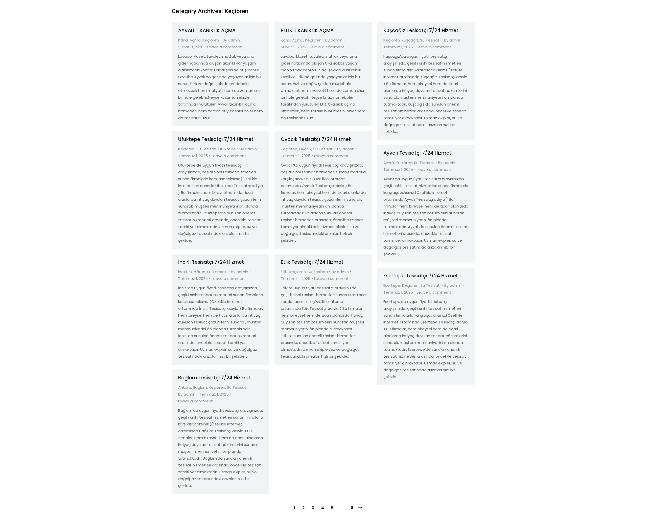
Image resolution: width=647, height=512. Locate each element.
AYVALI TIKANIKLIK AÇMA (207, 30)
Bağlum (200, 387)
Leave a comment (224, 47)
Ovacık (305, 149)
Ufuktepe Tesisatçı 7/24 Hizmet (215, 139)
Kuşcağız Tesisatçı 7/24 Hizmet (420, 30)
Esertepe (391, 285)
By (231, 40)
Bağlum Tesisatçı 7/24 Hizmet (214, 377)
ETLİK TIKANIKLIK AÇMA (307, 30)
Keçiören (210, 40)
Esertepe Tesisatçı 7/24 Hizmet (420, 275)
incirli (182, 271)
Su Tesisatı (430, 40)
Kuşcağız (410, 40)
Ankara (184, 387)
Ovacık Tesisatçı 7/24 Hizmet (316, 139)
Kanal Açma (189, 40)
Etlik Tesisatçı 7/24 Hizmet (312, 262)
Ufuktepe (227, 149)
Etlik (284, 271)
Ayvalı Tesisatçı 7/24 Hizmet (417, 153)
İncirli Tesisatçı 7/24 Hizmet (211, 262)
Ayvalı (388, 162)
